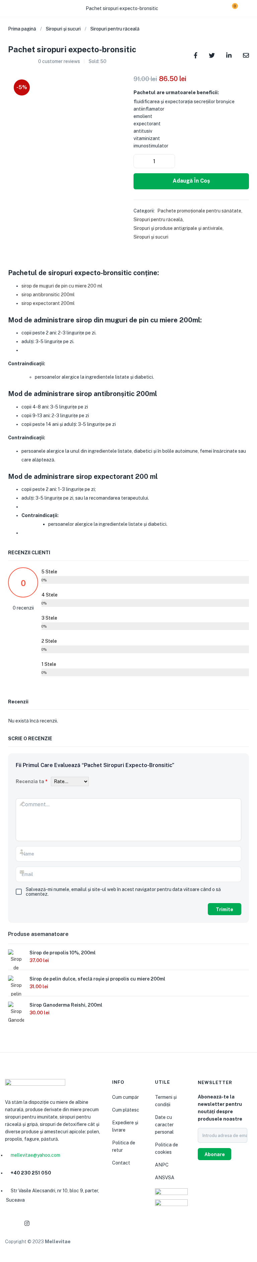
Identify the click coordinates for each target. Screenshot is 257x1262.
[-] (140, 161)
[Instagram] (26, 1223)
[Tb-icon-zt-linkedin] (43, 1223)
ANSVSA (164, 1177)
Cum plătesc (125, 1110)
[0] (230, 8)
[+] (168, 161)
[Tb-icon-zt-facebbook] (10, 1223)
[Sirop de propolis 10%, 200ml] (16, 969)
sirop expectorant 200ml (48, 303)
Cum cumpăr (125, 1097)
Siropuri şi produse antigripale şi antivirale (178, 228)
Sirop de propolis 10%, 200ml (62, 952)
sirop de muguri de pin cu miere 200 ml (61, 286)
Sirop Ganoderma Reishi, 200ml (65, 1005)
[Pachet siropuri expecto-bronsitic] (195, 54)
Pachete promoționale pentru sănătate (199, 210)
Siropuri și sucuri (63, 28)
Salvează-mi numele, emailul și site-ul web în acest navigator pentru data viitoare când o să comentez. (123, 891)
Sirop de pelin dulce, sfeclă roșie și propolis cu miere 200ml (97, 979)
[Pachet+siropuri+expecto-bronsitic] (212, 54)
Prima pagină (22, 28)
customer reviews (59, 61)
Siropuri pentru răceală (115, 28)
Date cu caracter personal (164, 1125)
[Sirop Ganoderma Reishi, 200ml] (16, 1021)
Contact (121, 1162)
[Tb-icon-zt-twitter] (59, 1223)
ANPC (162, 1165)
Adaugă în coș (191, 181)
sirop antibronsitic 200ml (48, 294)
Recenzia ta (32, 781)
